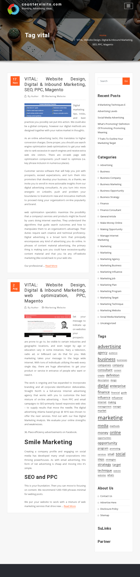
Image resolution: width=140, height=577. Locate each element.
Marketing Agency (110, 259)
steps (101, 459)
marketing (110, 417)
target (116, 465)
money (103, 432)
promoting (115, 448)
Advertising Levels (107, 111)
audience (113, 353)
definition (112, 375)
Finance (104, 203)
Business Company (110, 177)
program (103, 448)
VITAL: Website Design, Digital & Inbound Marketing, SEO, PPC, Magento (55, 84)
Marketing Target (109, 297)
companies (104, 365)
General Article (108, 216)
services (102, 454)
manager (117, 406)
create (101, 375)
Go (126, 81)
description (103, 380)
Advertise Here (108, 502)
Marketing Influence (111, 271)
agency (102, 353)
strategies (111, 459)
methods (115, 426)
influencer (117, 397)
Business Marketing (110, 184)
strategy (104, 464)
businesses (122, 360)
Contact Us (106, 496)
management (104, 406)
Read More (51, 265)
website (117, 471)
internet (102, 402)
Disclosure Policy (109, 508)
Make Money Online (111, 222)
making (112, 402)
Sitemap (104, 515)
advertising (109, 346)
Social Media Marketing (112, 316)
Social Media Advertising (111, 117)
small (111, 454)
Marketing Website (55, 96)
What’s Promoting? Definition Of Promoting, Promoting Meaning (114, 128)
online (115, 432)
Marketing (105, 246)
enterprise (118, 386)
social (120, 453)
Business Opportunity (112, 190)
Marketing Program (110, 291)
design (113, 380)
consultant (105, 370)
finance (104, 391)
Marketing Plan (108, 284)
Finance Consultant (110, 210)
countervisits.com (42, 4)
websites (102, 475)
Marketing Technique (111, 304)
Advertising (106, 165)
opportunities (104, 437)
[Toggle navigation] (128, 6)
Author (33, 96)
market (102, 410)
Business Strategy (109, 197)
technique (105, 470)
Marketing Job (107, 278)
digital (103, 385)
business (106, 359)
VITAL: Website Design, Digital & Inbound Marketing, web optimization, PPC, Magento (55, 293)
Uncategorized (108, 323)
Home (103, 35)
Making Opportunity (111, 229)
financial (115, 392)
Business (105, 171)
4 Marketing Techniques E (111, 104)
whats (110, 475)
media (103, 425)
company (118, 365)
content (117, 370)
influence (104, 398)
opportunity (107, 442)
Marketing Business (110, 265)
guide (124, 392)
